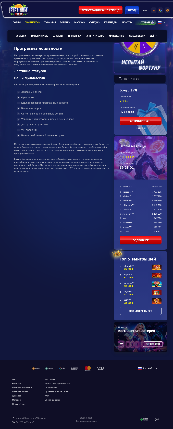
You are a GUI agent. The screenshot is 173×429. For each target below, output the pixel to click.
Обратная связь (52, 400)
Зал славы (50, 379)
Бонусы (127, 22)
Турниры (50, 22)
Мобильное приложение (57, 383)
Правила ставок (20, 391)
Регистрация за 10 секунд (100, 10)
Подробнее (140, 128)
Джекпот (16, 395)
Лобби (17, 22)
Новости (16, 383)
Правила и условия (22, 387)
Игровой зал (18, 404)
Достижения (51, 387)
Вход (132, 10)
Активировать (140, 121)
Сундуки (94, 22)
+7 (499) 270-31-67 (25, 422)
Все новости (153, 344)
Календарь (111, 22)
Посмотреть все (140, 311)
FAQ (47, 395)
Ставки (145, 22)
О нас (15, 379)
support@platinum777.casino (31, 418)
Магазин (79, 22)
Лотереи (65, 22)
